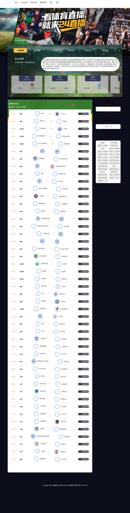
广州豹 (43, 451)
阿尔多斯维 (43, 256)
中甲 (21, 361)
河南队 (42, 428)
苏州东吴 (63, 421)
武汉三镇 (63, 354)
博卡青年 (61, 181)
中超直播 (71, 50)
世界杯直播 (114, 143)
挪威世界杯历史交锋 (114, 169)
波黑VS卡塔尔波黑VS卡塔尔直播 (102, 157)
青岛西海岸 (64, 369)
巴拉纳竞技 (64, 309)
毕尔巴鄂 (62, 331)
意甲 (21, 114)
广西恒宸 (63, 391)
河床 (42, 173)
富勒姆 (44, 301)
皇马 (43, 323)
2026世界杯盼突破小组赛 (102, 163)
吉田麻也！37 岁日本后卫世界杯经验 (102, 180)
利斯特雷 (63, 211)
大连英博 (43, 338)
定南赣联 (43, 421)
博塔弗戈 (43, 308)
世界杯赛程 (114, 145)
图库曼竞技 (41, 248)
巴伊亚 (65, 129)
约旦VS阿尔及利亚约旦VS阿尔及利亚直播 (114, 157)
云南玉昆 (63, 376)
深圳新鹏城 (43, 346)
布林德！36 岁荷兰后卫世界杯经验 (114, 178)
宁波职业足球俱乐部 (43, 436)
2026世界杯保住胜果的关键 (102, 166)
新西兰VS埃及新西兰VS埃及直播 (102, 151)
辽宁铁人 (63, 414)
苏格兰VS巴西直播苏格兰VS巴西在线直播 (114, 154)
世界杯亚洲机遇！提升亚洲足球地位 (102, 169)
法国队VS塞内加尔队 (102, 145)
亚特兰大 (42, 121)
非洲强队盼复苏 (102, 175)
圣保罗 (65, 264)
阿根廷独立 (42, 203)
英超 (21, 301)
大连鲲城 (43, 443)
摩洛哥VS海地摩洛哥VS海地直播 (114, 148)
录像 (57, 2)
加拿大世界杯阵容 (114, 175)
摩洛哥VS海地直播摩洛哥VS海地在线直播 (102, 160)
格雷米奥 (67, 144)
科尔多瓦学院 (64, 249)
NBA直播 (54, 50)
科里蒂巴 (44, 278)
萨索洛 (65, 121)
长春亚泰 (63, 451)
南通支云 (63, 444)
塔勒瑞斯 (41, 158)
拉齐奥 (63, 286)
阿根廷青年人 (63, 196)
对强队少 (102, 172)
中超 (21, 339)
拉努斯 (41, 196)
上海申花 (43, 406)
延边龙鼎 (66, 361)
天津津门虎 (42, 368)
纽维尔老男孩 (43, 188)
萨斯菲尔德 (62, 174)
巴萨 (43, 331)
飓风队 (43, 211)
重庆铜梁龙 (62, 429)
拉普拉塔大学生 (61, 166)
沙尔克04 (63, 459)
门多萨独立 (64, 204)
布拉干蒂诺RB (42, 143)
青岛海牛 (43, 353)
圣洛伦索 (66, 226)
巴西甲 (22, 129)
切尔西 (63, 301)
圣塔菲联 (64, 256)
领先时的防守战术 (114, 163)
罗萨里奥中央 (63, 159)
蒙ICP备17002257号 (81, 485)
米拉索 (63, 271)
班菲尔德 (65, 189)
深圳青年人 (63, 399)
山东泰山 (63, 406)
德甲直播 (105, 50)
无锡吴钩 (64, 384)
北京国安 (63, 339)
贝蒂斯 (61, 316)
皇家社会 (62, 324)
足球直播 (24, 2)
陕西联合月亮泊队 (43, 361)
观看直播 (27, 91)
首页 (16, 2)
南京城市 (43, 391)
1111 (108, 126)
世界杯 (102, 143)
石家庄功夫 (43, 383)
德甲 (21, 459)
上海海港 (64, 346)
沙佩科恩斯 (44, 263)
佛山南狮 (42, 398)
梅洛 (114, 166)
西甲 (21, 316)
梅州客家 (67, 436)
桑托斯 (44, 271)
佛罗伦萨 (62, 294)
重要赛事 (43, 2)
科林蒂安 (64, 279)
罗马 (43, 293)
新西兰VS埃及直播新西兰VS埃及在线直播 (114, 151)
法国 (102, 148)
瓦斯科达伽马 (66, 136)
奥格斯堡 (43, 458)
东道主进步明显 (102, 178)
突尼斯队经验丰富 (114, 160)
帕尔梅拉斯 (41, 136)
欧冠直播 (88, 50)
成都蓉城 (43, 413)
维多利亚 (43, 128)
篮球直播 (33, 2)
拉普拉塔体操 (46, 218)
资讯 (51, 2)
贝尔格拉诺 (45, 233)
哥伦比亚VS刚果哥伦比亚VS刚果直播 (102, 154)
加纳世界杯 (114, 172)
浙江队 (43, 376)
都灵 (42, 113)
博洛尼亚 (44, 286)
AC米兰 (63, 114)
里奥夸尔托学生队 (43, 226)
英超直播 (37, 50)
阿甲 (21, 151)
